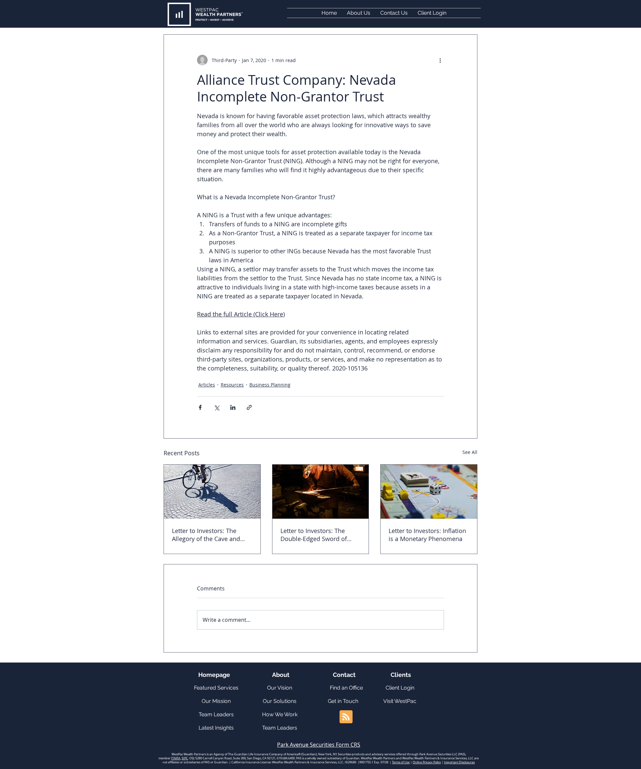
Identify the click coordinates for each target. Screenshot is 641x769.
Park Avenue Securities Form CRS (318, 744)
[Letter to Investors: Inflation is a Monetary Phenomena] (429, 492)
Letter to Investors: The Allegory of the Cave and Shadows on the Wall (206, 535)
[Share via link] (249, 407)
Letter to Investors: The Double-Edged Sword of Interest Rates (313, 535)
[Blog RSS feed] (346, 717)
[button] (432, 13)
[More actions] (440, 60)
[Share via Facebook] (200, 407)
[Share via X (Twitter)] (216, 407)
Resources (232, 384)
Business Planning (269, 384)
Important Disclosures (459, 762)
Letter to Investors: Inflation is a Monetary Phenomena (427, 535)
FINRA (175, 758)
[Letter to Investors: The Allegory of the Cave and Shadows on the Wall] (212, 492)
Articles (206, 384)
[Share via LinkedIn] (233, 407)
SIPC (185, 758)
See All (469, 452)
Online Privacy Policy (427, 762)
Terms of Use (401, 762)
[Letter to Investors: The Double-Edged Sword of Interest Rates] (320, 492)
